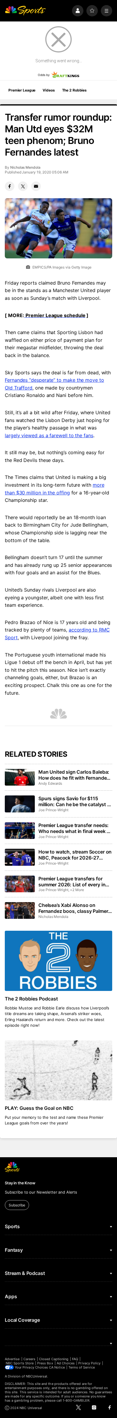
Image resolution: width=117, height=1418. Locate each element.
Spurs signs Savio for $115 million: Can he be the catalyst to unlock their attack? (75, 801)
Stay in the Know (20, 1182)
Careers (29, 1359)
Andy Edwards (50, 783)
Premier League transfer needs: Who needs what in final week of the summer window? (74, 828)
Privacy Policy (89, 1363)
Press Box (45, 1363)
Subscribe (17, 1205)
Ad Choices (66, 1363)
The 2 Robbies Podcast (31, 999)
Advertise (12, 1359)
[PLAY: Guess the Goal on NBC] (58, 1070)
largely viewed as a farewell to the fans (49, 435)
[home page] (25, 10)
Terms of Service (81, 1367)
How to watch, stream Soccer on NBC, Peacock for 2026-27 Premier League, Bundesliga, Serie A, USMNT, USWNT (75, 855)
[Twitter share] (23, 186)
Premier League (21, 90)
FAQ (75, 1359)
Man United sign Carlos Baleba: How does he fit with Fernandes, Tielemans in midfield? (74, 775)
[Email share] (36, 186)
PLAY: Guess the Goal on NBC (39, 1108)
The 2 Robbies (74, 90)
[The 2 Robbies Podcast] (58, 961)
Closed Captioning (53, 1359)
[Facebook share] (9, 186)
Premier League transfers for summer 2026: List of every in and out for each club (71, 882)
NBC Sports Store (20, 1363)
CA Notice (57, 1367)
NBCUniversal (36, 1376)
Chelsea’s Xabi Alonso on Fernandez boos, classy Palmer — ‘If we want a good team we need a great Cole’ (73, 908)
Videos (49, 90)
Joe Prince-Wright (53, 810)
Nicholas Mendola (25, 167)
